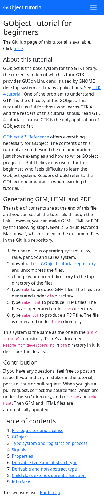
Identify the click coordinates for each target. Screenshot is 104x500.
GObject (20, 437)
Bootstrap (50, 492)
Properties (22, 456)
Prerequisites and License (37, 430)
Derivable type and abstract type (44, 462)
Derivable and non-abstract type (44, 469)
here (18, 48)
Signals (19, 450)
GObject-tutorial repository (68, 264)
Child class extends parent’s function (49, 475)
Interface (21, 482)
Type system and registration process (50, 443)
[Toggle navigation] (93, 7)
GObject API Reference (26, 137)
